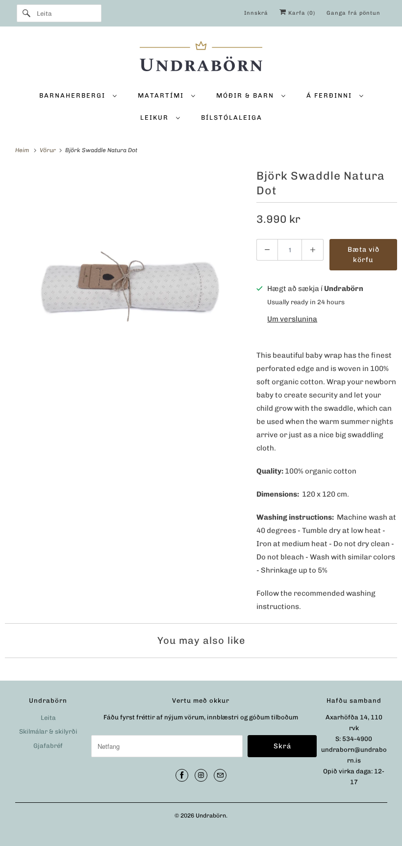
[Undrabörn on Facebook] (182, 775)
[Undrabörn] (201, 57)
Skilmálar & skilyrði (48, 731)
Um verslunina (292, 319)
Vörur (48, 150)
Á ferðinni (330, 95)
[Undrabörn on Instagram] (201, 775)
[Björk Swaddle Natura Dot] (125, 287)
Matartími (162, 95)
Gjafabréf (48, 745)
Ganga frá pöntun (353, 13)
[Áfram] (26, 13)
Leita (48, 717)
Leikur (155, 117)
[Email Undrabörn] (220, 775)
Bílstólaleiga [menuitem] (231, 117)
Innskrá (256, 13)
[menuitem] (77, 95)
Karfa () (300, 13)
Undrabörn (211, 815)
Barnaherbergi (73, 95)
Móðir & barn (246, 95)
